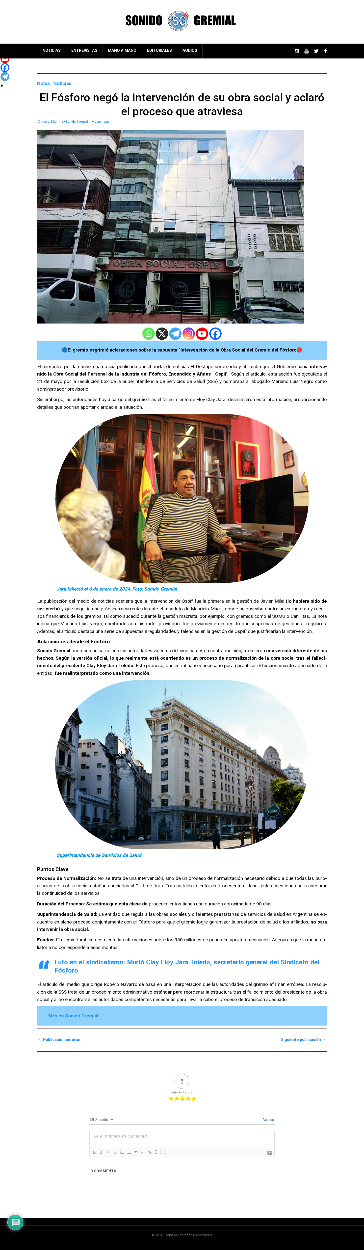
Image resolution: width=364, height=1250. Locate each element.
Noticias (62, 83)
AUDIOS (189, 50)
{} (156, 1152)
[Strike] (115, 1152)
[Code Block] (142, 1152)
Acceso (268, 1120)
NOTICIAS (52, 50)
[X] (162, 333)
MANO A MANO (122, 50)
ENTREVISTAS (84, 50)
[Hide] (2, 86)
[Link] (149, 1152)
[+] (163, 1152)
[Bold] (94, 1152)
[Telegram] (175, 333)
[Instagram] (188, 333)
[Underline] (108, 1152)
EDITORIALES (159, 50)
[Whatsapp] (148, 333)
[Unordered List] (129, 1152)
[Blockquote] (135, 1152)
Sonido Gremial (77, 121)
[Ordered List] (122, 1152)
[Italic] (101, 1152)
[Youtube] (202, 333)
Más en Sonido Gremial (73, 1016)
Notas (43, 83)
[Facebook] (215, 333)
